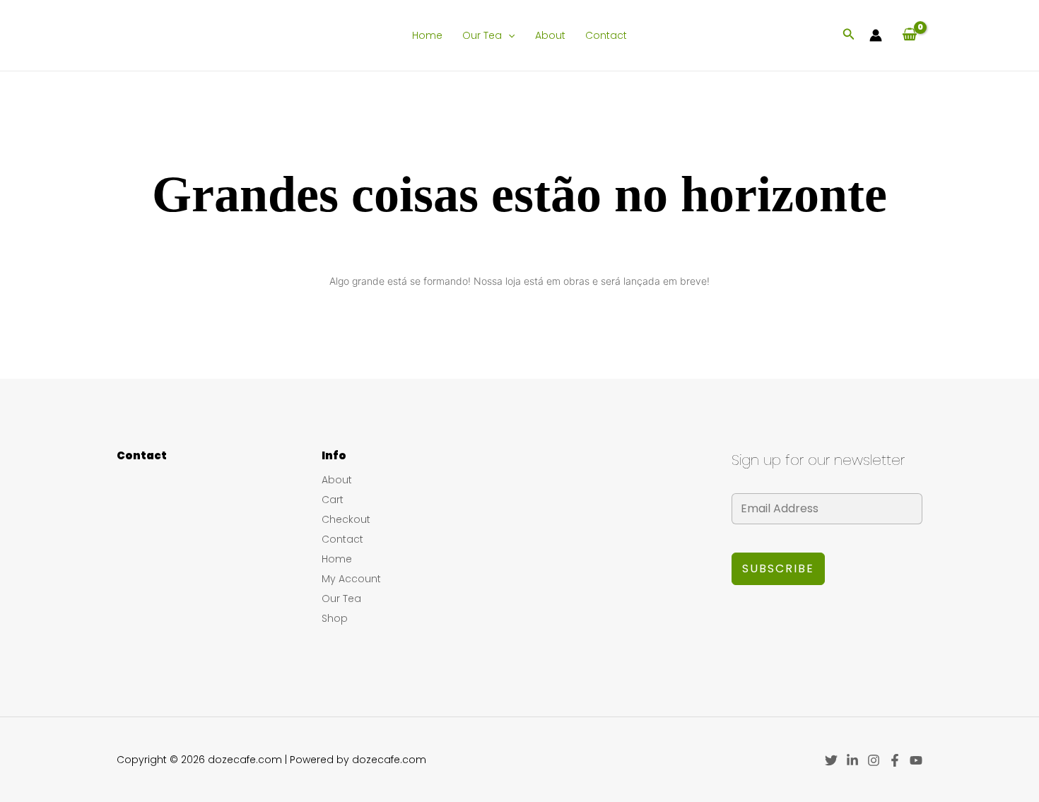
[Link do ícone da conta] (875, 35)
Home (427, 35)
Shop (335, 618)
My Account (351, 579)
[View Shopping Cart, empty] (909, 35)
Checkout (346, 519)
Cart (333, 500)
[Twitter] (831, 760)
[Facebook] (894, 760)
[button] (508, 35)
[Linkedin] (852, 760)
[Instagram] (873, 760)
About (550, 35)
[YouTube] (916, 760)
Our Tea (482, 35)
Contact (606, 35)
